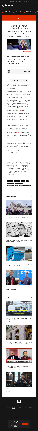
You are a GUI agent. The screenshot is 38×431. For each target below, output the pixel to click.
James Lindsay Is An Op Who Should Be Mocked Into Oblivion (18, 390)
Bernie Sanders (17, 181)
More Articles (27, 71)
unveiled (18, 132)
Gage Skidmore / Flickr (27, 51)
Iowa (16, 185)
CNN (27, 181)
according (20, 110)
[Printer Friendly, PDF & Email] (26, 80)
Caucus (23, 181)
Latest (7, 297)
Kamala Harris (27, 185)
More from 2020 (11, 196)
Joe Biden (21, 185)
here (7, 174)
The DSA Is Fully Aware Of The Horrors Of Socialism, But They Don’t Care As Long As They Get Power (18, 367)
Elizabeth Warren (10, 185)
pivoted (21, 104)
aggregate (18, 145)
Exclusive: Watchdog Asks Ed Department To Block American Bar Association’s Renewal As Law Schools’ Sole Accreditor (19, 343)
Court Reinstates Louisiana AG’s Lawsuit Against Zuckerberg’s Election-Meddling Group (18, 288)
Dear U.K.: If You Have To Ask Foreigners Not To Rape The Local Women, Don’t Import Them (18, 319)
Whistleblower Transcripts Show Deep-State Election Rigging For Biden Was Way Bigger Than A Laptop (19, 241)
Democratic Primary (10, 183)
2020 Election (10, 181)
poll (13, 84)
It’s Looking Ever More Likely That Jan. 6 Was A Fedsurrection (18, 217)
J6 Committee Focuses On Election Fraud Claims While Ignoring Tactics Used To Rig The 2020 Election (19, 265)
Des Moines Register (19, 183)
